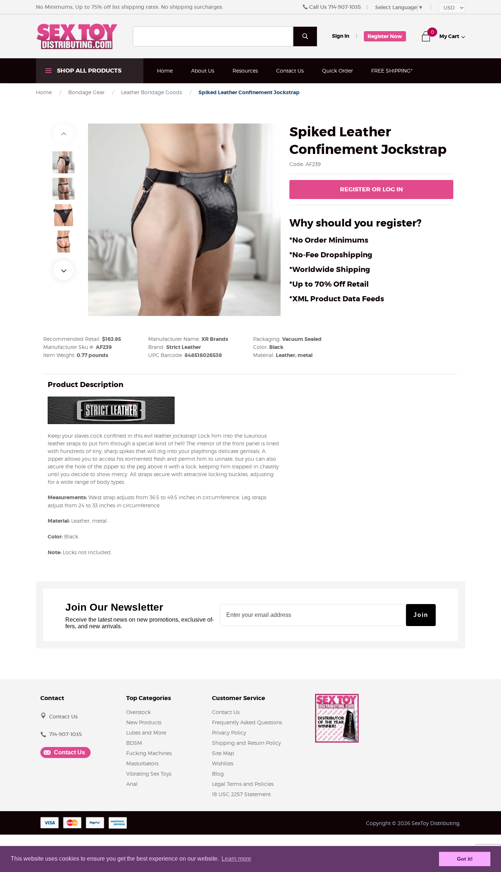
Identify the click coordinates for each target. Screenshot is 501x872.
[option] (63, 162)
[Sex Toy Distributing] (77, 36)
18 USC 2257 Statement (241, 794)
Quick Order (337, 70)
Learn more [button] (236, 859)
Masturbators (142, 763)
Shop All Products (88, 70)
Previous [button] (63, 134)
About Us (202, 70)
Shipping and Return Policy (246, 743)
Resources (245, 70)
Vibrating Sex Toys (148, 773)
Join (420, 615)
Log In (371, 189)
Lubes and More (146, 732)
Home (165, 70)
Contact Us (290, 70)
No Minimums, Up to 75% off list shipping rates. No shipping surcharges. (129, 7)
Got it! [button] (465, 859)
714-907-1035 (344, 7)
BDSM (134, 743)
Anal (132, 784)
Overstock (138, 712)
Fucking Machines (149, 753)
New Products (143, 722)
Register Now (384, 36)
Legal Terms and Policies (243, 784)
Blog (218, 773)
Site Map (223, 753)
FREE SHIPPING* (392, 70)
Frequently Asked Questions (247, 722)
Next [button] (63, 270)
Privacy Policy (229, 732)
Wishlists (222, 763)
